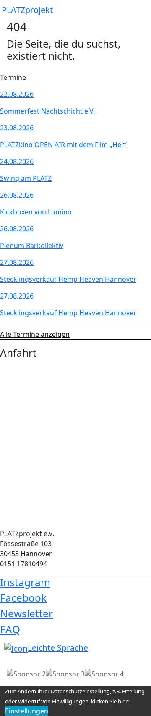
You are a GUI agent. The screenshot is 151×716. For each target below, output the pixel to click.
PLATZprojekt (27, 10)
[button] (137, 10)
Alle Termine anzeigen (35, 334)
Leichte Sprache (58, 647)
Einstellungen (26, 711)
